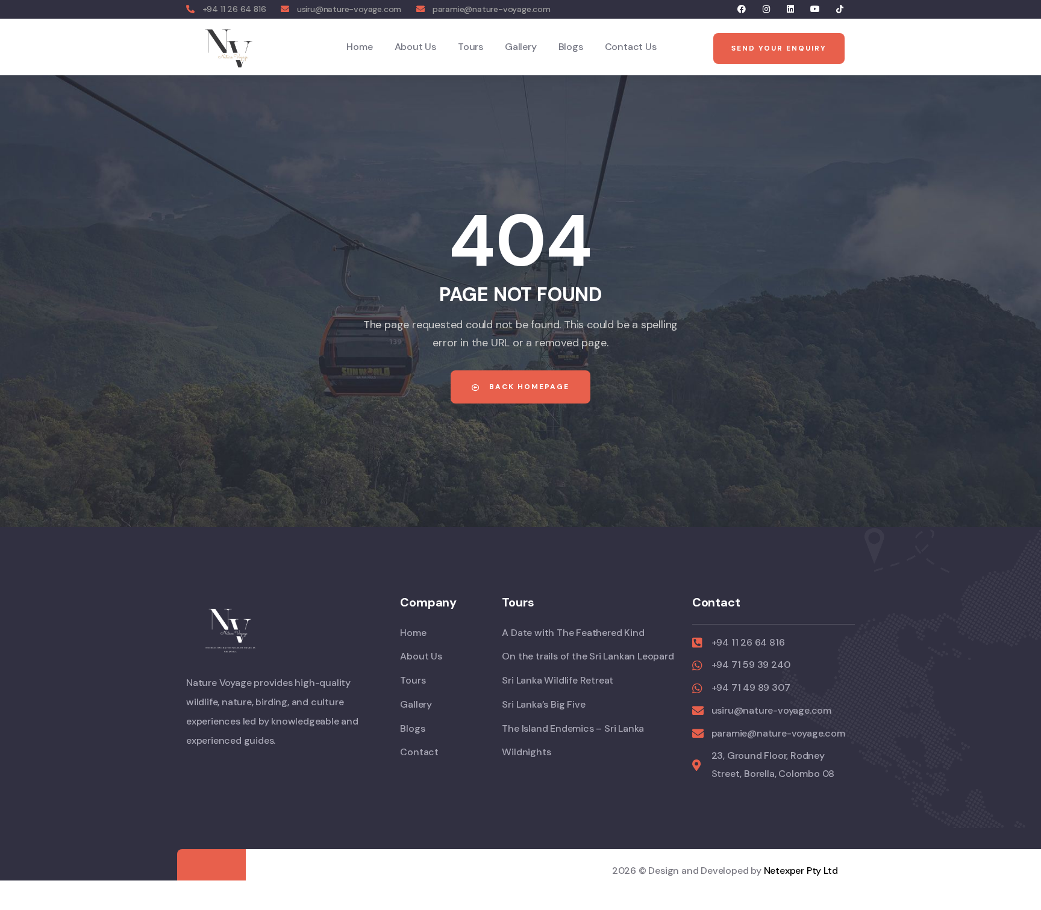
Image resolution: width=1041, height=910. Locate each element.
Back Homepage (527, 386)
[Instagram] (766, 9)
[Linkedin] (790, 9)
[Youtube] (815, 9)
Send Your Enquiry (779, 48)
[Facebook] (742, 9)
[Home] (229, 47)
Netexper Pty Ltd (801, 870)
